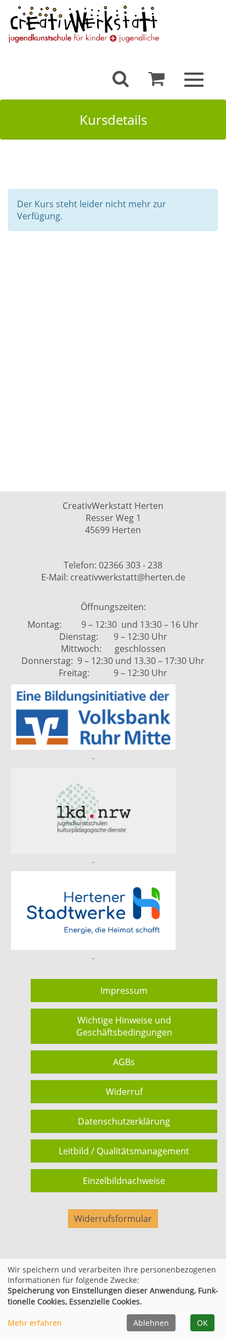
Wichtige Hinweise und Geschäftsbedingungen (124, 1026)
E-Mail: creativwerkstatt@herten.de (113, 577)
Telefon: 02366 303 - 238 (113, 565)
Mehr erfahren (35, 1323)
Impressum (124, 990)
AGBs (124, 1062)
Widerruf (124, 1092)
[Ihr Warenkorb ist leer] (156, 81)
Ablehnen (151, 1323)
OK (202, 1323)
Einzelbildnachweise (124, 1181)
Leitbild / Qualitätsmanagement (124, 1151)
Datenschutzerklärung (124, 1121)
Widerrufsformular (113, 1219)
